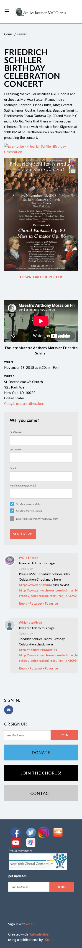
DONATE (41, 752)
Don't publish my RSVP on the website (37, 518)
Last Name (16, 449)
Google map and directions (24, 403)
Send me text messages (29, 511)
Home (8, 34)
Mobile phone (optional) (23, 485)
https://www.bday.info (35, 585)
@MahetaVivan (30, 622)
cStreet (49, 940)
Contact (41, 793)
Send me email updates (28, 504)
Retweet (36, 603)
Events (22, 34)
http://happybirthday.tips (38, 650)
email (30, 924)
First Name (16, 432)
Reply (23, 603)
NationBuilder (39, 934)
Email (13, 468)
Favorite (51, 603)
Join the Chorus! (41, 772)
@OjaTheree (28, 558)
